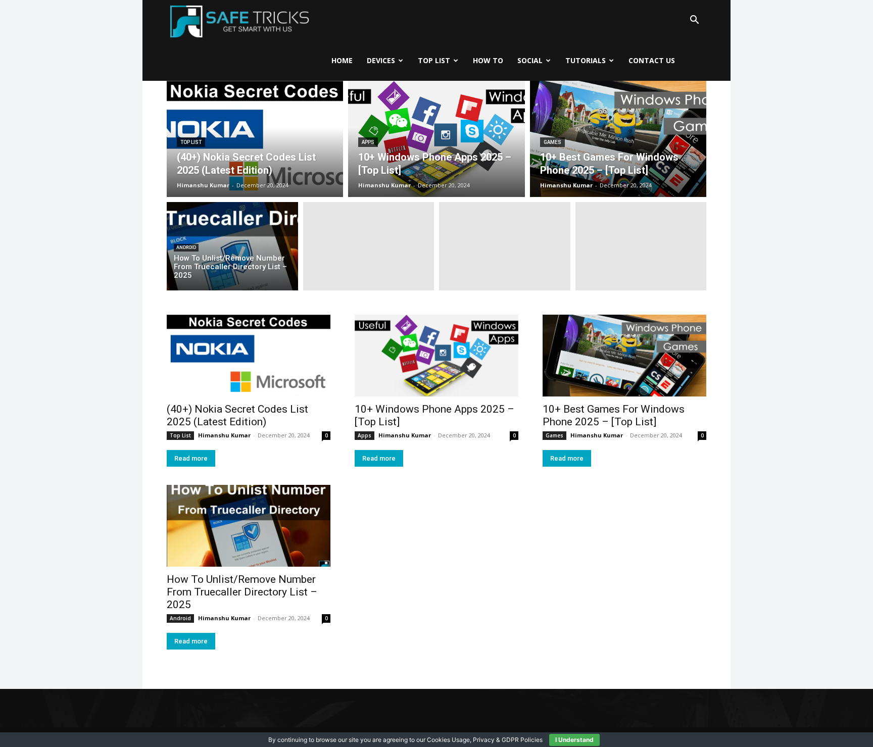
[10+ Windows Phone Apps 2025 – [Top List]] (436, 139)
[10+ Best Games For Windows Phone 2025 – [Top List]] (618, 139)
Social (530, 60)
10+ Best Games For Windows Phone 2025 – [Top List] (614, 415)
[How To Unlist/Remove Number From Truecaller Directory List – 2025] (232, 246)
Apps (368, 142)
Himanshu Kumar (224, 435)
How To (488, 60)
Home (342, 60)
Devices (381, 60)
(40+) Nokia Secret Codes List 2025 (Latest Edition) (237, 415)
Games (552, 142)
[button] (694, 20)
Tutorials (585, 60)
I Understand (574, 739)
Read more (191, 458)
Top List (434, 60)
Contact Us (651, 60)
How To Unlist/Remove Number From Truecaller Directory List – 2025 (242, 592)
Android (186, 247)
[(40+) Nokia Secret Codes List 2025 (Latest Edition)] (255, 139)
